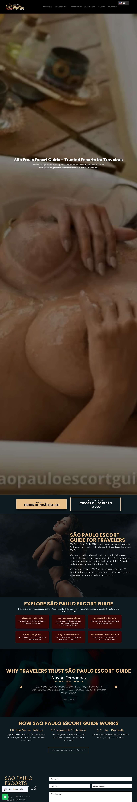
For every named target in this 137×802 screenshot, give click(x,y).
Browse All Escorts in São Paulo (69, 750)
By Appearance (61, 7)
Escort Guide (90, 7)
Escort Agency (76, 7)
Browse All (42, 504)
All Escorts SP (47, 7)
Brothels (101, 7)
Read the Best (96, 504)
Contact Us (112, 7)
